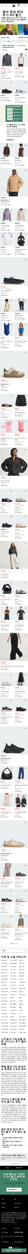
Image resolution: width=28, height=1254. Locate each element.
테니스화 (21, 985)
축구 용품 (12, 1007)
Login (7, 1167)
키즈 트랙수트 (13, 989)
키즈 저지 (12, 985)
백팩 (20, 998)
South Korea (16, 1247)
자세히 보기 (10, 139)
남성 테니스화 (4, 995)
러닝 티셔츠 (13, 1026)
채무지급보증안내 (18, 1242)
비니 (20, 1013)
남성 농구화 (4, 991)
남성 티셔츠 (4, 963)
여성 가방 (4, 1020)
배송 (2, 1199)
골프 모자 (21, 966)
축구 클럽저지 (13, 1004)
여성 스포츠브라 (4, 1017)
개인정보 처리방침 (18, 1232)
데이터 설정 (17, 1228)
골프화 (21, 960)
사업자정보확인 (5, 1242)
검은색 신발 (22, 1032)
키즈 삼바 (12, 969)
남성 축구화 (4, 979)
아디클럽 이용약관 (18, 1236)
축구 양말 (12, 1013)
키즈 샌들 (12, 966)
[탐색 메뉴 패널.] (2, 6)
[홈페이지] (13, 6)
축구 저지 (12, 1001)
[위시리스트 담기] (11, 55)
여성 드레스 (4, 1013)
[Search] (22, 6)
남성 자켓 (4, 966)
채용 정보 (16, 1207)
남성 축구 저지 (4, 985)
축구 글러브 (13, 1010)
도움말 (3, 1207)
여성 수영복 (4, 1032)
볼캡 (20, 1007)
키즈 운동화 (13, 960)
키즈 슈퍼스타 (13, 976)
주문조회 (3, 1203)
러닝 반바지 (13, 1029)
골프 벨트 (21, 976)
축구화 (12, 998)
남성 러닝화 (4, 988)
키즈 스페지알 (13, 979)
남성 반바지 (4, 976)
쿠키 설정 (3, 1228)
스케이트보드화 (23, 982)
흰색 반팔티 (22, 1023)
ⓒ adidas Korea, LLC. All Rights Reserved (14, 1252)
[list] (14, 46)
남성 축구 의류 (4, 982)
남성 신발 (4, 960)
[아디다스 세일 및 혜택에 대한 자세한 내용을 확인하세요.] (14, 2)
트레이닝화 (22, 988)
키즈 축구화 (13, 991)
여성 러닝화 (4, 1023)
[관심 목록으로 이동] (6, 6)
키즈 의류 (12, 982)
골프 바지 (21, 963)
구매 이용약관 (17, 1203)
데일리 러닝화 (13, 1020)
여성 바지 (4, 1007)
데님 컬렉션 (22, 1020)
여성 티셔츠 (4, 1001)
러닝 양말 (12, 1032)
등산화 (21, 991)
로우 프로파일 (22, 1017)
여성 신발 (4, 998)
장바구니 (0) (19, 1167)
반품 (15, 1199)
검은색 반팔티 (22, 1026)
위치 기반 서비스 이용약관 (7, 1237)
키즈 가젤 (12, 973)
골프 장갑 (21, 973)
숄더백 (21, 1001)
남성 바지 (4, 973)
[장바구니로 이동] (25, 6)
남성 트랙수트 (4, 970)
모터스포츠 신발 (22, 995)
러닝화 (12, 1016)
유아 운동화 (13, 963)
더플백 (21, 1004)
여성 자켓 (4, 1004)
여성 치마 (4, 1010)
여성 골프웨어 (4, 1029)
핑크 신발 (21, 1029)
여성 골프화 (4, 1026)
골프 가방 (21, 969)
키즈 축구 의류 (13, 995)
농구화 (21, 979)
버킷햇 (21, 1010)
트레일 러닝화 (13, 1023)
